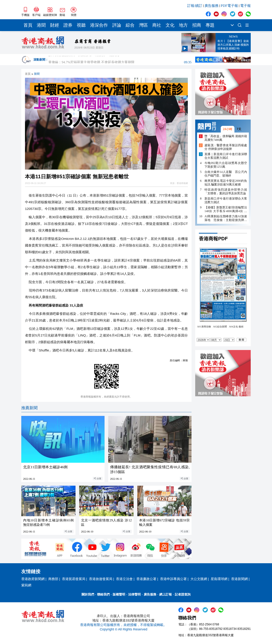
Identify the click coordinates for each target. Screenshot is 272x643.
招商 (196, 25)
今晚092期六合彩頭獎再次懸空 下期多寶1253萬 (225, 164)
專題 (210, 25)
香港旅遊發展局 (100, 579)
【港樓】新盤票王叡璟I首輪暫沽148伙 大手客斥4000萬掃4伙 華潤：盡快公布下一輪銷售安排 (225, 209)
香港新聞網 (239, 579)
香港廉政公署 (146, 579)
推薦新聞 (29, 408)
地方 (183, 25)
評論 (116, 25)
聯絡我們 (103, 594)
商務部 (53, 579)
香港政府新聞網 (33, 579)
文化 (170, 25)
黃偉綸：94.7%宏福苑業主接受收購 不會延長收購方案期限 (120, 59)
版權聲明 (119, 594)
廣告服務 (211, 6)
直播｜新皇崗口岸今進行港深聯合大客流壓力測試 (225, 156)
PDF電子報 (229, 6)
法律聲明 (134, 594)
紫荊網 (26, 585)
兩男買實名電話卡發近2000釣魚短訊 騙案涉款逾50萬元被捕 (225, 182)
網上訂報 (165, 594)
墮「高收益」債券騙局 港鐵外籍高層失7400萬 (225, 138)
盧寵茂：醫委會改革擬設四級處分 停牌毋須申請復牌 (225, 147)
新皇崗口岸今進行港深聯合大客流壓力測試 (225, 200)
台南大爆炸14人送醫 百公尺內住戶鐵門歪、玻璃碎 (225, 173)
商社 (156, 25)
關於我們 (88, 594)
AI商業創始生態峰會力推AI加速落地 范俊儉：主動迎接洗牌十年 (225, 218)
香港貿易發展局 (73, 579)
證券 (67, 25)
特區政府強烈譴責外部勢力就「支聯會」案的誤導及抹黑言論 (225, 191)
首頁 (27, 25)
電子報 (245, 6)
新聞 (37, 74)
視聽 (81, 25)
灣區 (143, 25)
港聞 (41, 25)
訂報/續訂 (194, 6)
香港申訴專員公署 (173, 579)
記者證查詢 (183, 594)
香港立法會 (124, 579)
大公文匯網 (198, 579)
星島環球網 (219, 579)
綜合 (130, 25)
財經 (54, 25)
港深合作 (99, 25)
